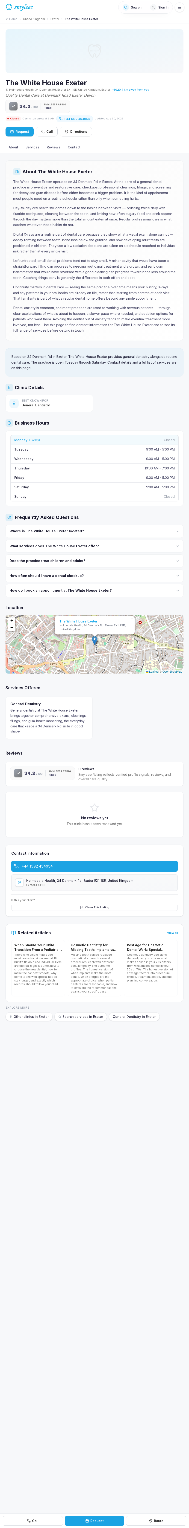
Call (49, 131)
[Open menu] (179, 7)
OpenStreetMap (172, 671)
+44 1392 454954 (77, 119)
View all (172, 933)
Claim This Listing (97, 907)
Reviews (53, 147)
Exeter (54, 19)
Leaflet (153, 671)
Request (97, 1521)
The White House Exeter (78, 621)
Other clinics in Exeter (31, 1017)
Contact (74, 147)
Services (32, 147)
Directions (78, 131)
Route (158, 1521)
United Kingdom (34, 19)
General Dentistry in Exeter (134, 1017)
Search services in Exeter (82, 1017)
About (13, 147)
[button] (94, 640)
